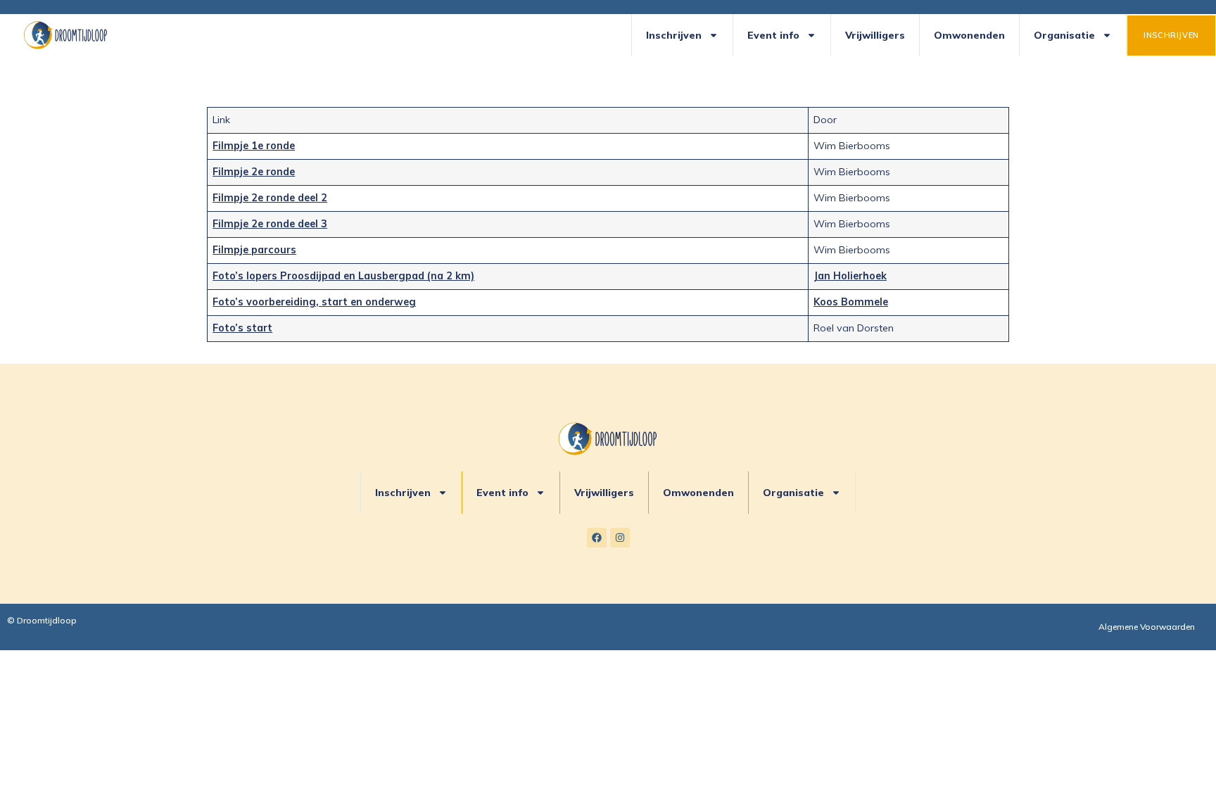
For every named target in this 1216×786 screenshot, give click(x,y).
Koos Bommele (850, 302)
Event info (773, 35)
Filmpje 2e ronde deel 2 (270, 197)
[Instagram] (620, 537)
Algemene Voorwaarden (1146, 626)
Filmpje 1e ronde (254, 145)
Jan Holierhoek (850, 276)
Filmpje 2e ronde (254, 171)
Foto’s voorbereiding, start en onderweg (314, 302)
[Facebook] (597, 537)
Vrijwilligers (875, 35)
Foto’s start (242, 328)
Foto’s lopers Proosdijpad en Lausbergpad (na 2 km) (343, 276)
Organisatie (1064, 35)
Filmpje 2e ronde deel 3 (270, 223)
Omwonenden (969, 35)
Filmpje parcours (254, 249)
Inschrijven (674, 35)
